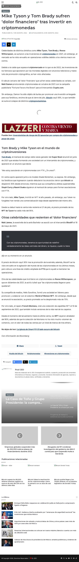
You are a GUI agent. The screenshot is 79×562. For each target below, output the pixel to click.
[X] (9, 44)
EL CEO (34, 558)
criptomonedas (34, 354)
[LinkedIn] (14, 44)
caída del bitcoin (16, 354)
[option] (39, 402)
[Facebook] (4, 44)
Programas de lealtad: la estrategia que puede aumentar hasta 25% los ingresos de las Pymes (24, 401)
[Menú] (3, 3)
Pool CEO (17, 39)
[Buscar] (76, 3)
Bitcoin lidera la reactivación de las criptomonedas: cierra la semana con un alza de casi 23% (39, 482)
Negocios (6, 11)
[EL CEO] (39, 2)
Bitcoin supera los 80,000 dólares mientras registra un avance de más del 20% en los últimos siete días (13, 482)
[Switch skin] (73, 3)
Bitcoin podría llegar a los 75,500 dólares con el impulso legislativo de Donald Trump (65, 481)
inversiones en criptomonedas (57, 354)
